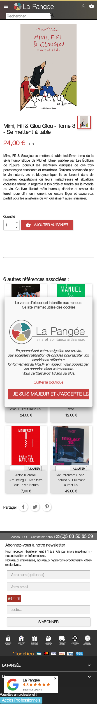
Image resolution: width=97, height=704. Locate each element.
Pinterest (46, 506)
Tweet (34, 506)
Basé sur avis (32, 689)
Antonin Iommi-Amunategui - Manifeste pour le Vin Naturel (25, 480)
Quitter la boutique (48, 382)
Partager (23, 506)
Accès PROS (19, 537)
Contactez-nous (42, 537)
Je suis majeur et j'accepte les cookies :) (51, 393)
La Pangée (31, 680)
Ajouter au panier (46, 224)
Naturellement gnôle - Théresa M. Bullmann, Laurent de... (71, 480)
